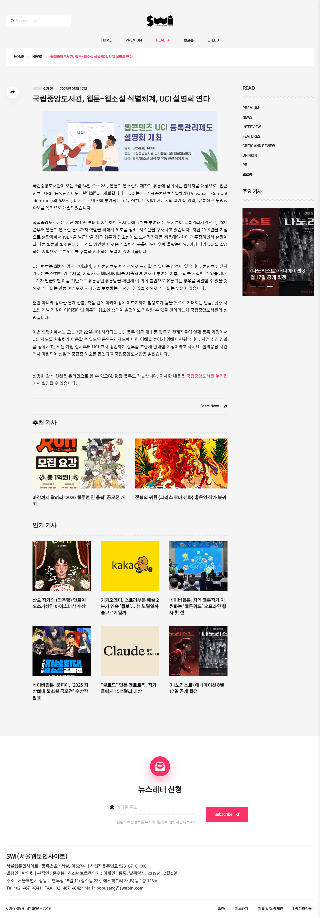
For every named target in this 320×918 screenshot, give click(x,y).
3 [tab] (270, 286)
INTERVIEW (251, 127)
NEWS (37, 57)
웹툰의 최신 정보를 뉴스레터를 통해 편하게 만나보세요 (156, 822)
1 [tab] (253, 286)
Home (19, 57)
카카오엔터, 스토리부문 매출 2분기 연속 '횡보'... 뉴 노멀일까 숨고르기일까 (130, 606)
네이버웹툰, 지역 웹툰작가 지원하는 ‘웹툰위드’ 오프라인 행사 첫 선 (197, 606)
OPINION (249, 155)
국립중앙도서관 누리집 (207, 376)
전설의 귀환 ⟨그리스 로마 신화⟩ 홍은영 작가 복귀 (180, 497)
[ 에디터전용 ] (303, 909)
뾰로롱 (189, 40)
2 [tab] (261, 286)
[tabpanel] (278, 252)
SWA (221, 909)
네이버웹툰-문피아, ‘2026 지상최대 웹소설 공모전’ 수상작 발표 (60, 691)
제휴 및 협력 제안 (270, 909)
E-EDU (213, 40)
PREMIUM (134, 40)
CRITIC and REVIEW (258, 146)
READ (161, 40)
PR (244, 165)
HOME (106, 40)
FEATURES (251, 136)
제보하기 (241, 909)
